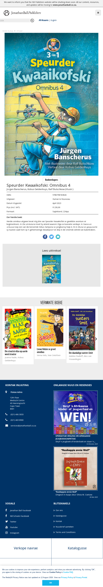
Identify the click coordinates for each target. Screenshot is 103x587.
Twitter (13, 521)
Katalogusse (61, 515)
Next (96, 339)
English (54, 20)
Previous (4, 339)
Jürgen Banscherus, (17, 189)
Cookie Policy (55, 572)
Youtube (14, 527)
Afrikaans (43, 20)
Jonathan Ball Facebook (20, 510)
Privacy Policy (67, 577)
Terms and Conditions (65, 532)
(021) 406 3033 (16, 414)
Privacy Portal (81, 577)
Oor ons (59, 510)
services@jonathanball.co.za (23, 425)
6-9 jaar (20, 31)
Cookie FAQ (68, 572)
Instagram (14, 533)
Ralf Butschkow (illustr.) (60, 189)
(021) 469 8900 (16, 420)
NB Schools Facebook (19, 516)
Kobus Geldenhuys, (37, 189)
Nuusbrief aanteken (64, 526)
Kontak (58, 521)
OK (50, 583)
